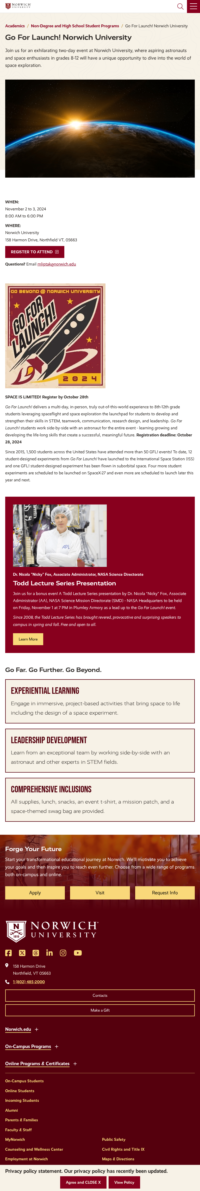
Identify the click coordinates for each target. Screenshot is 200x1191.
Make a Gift (100, 1010)
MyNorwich (15, 1139)
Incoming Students (22, 1100)
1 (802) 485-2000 (29, 981)
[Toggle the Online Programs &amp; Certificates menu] (75, 1063)
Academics (15, 25)
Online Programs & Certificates (37, 1063)
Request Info (165, 892)
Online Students (19, 1091)
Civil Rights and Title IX (123, 1149)
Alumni (11, 1110)
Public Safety (114, 1139)
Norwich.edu (18, 1029)
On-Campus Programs (28, 1046)
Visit (100, 892)
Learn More (28, 639)
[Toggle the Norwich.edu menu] (36, 1028)
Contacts (100, 995)
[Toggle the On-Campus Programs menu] (56, 1046)
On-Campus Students (24, 1081)
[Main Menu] (193, 6)
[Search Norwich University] (180, 6)
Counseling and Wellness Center (34, 1149)
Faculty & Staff (18, 1130)
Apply (35, 892)
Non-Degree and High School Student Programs (75, 25)
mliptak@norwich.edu (57, 264)
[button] (83, 1182)
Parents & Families (21, 1120)
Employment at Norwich (26, 1159)
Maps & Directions (118, 1159)
